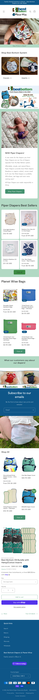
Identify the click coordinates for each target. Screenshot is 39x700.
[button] (4, 11)
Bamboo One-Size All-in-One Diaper (28, 230)
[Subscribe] (33, 410)
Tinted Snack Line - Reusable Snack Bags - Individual (28, 338)
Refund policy (32, 690)
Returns (6, 633)
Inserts (24, 78)
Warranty (6, 641)
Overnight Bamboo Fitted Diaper (9, 230)
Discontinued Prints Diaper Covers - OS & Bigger (9, 477)
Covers (6, 78)
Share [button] (5, 614)
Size (2, 578)
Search (6, 628)
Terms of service (20, 693)
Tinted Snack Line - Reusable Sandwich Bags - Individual (27, 307)
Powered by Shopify (23, 690)
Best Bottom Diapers (12, 690)
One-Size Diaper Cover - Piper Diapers (28, 260)
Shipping (3, 569)
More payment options (19, 607)
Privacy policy (10, 693)
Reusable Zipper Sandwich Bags (8, 306)
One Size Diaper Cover (28, 475)
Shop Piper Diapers (15, 191)
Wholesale (7, 646)
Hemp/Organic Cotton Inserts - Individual (10, 507)
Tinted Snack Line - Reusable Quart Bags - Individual (10, 338)
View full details (30, 614)
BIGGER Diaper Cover (28, 507)
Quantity (3, 586)
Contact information (20, 696)
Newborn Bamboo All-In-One (10, 260)
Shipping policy (30, 693)
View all (19, 272)
